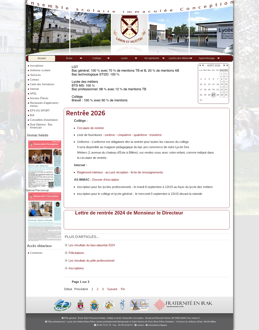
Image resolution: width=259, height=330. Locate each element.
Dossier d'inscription (105, 179)
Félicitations (76, 253)
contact (140, 325)
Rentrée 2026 (85, 113)
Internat (34, 88)
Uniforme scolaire (40, 70)
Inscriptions (37, 65)
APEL (33, 93)
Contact (34, 79)
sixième (110, 135)
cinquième (124, 135)
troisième (156, 135)
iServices (35, 74)
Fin (123, 289)
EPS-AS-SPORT (40, 110)
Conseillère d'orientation (44, 119)
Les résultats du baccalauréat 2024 (92, 245)
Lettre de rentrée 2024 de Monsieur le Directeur (129, 212)
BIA (32, 115)
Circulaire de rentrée (90, 128)
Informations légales (157, 325)
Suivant (112, 289)
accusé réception (116, 172)
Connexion (36, 252)
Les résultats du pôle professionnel (91, 260)
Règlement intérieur (90, 172)
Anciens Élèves (39, 98)
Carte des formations (42, 84)
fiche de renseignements (147, 172)
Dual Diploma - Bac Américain (41, 126)
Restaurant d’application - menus (45, 104)
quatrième (140, 135)
